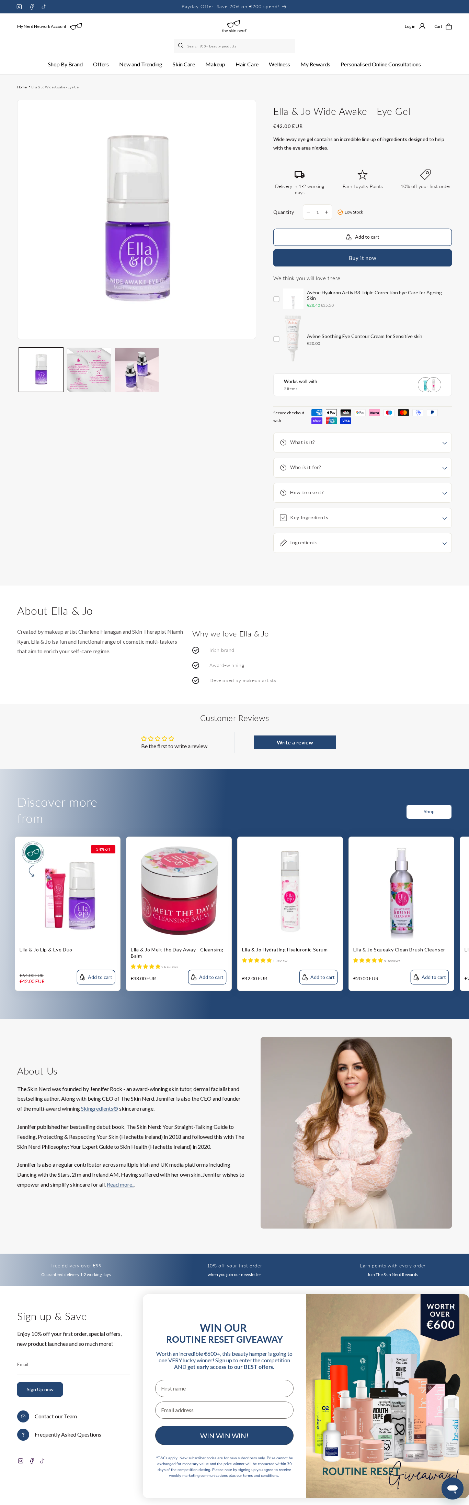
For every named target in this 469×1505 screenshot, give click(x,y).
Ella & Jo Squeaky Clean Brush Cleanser (399, 949)
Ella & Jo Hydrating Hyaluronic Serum (285, 949)
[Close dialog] (452, 1307)
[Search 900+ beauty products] (181, 46)
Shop (429, 811)
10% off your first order (234, 1265)
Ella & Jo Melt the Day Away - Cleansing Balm (177, 953)
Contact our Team (56, 1416)
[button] (65, 64)
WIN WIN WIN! (224, 1435)
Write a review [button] (295, 742)
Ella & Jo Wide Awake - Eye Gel (55, 87)
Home (22, 87)
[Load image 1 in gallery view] (41, 370)
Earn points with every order (393, 1265)
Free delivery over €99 (76, 1265)
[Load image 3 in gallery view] (137, 370)
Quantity (283, 212)
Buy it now (362, 258)
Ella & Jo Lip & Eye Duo (46, 949)
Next (464, 816)
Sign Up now (40, 1389)
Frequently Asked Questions (68, 1434)
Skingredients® (99, 1108)
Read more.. (120, 1184)
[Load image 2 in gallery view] (89, 370)
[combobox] (234, 46)
